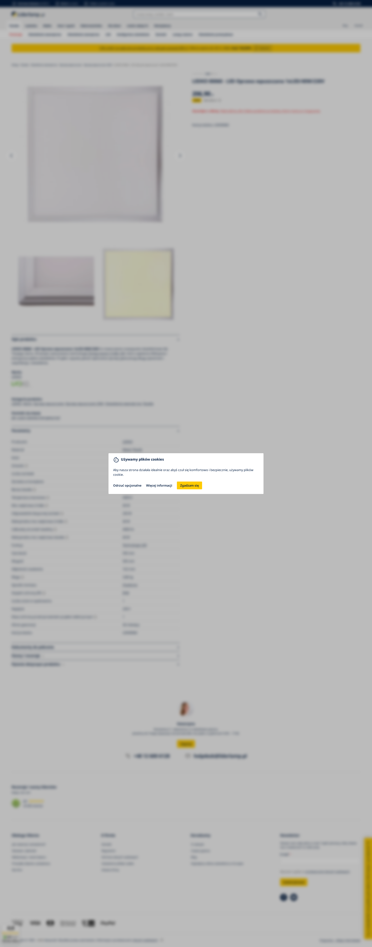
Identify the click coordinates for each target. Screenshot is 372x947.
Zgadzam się (189, 485)
